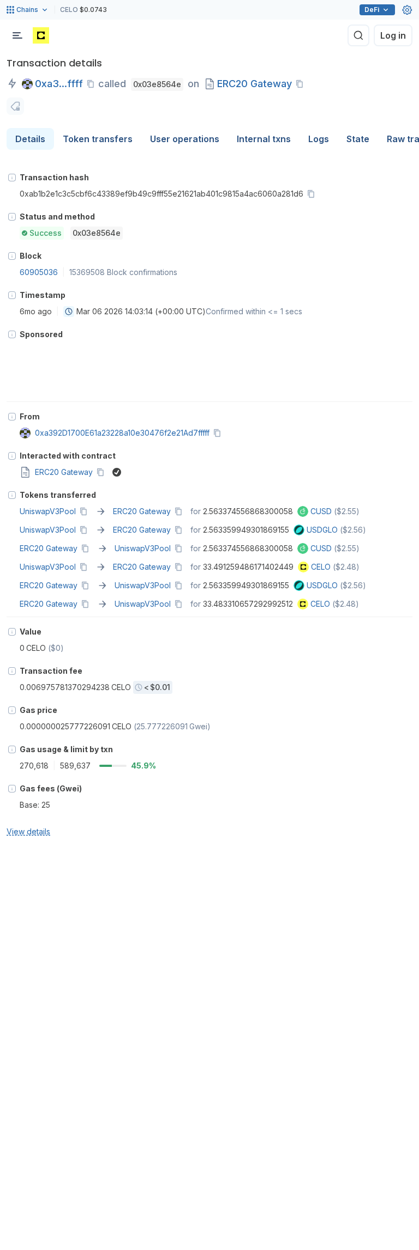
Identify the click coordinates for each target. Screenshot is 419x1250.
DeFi (371, 9)
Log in (393, 35)
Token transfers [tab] (98, 138)
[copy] (92, 83)
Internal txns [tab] (264, 138)
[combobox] (68, 311)
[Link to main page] (41, 35)
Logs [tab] (318, 138)
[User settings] (407, 9)
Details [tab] (30, 138)
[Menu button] (17, 35)
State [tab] (357, 138)
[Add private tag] (15, 106)
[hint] (12, 177)
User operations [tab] (184, 138)
